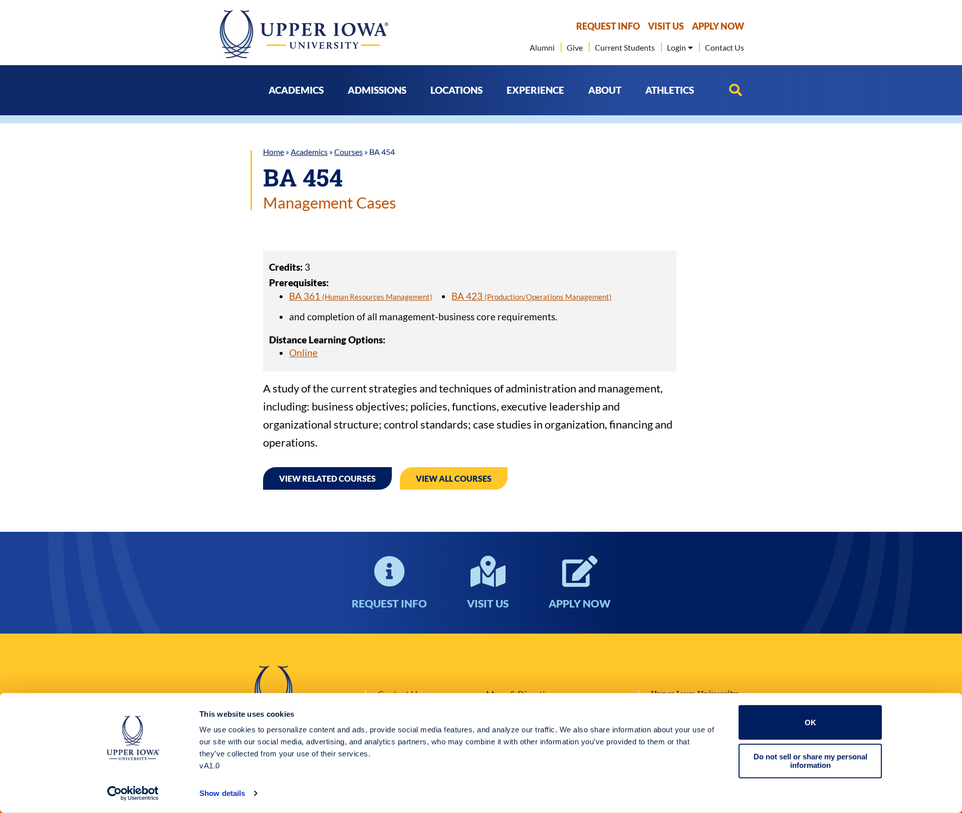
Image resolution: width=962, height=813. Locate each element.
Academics (309, 151)
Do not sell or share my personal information (810, 760)
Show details (222, 793)
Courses (348, 151)
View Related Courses (327, 478)
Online (303, 352)
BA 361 (360, 296)
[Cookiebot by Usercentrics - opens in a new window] (133, 793)
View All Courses (454, 478)
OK (810, 722)
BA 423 (531, 296)
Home (273, 151)
